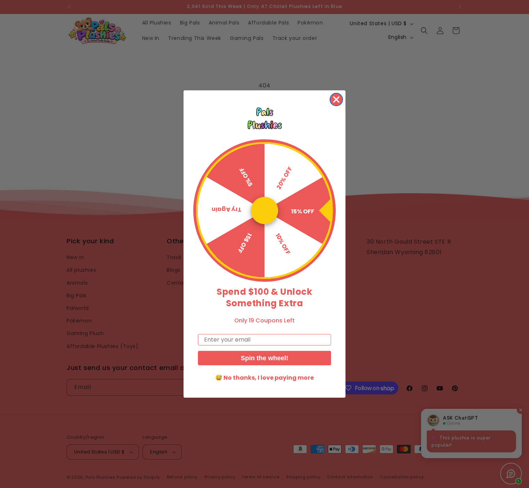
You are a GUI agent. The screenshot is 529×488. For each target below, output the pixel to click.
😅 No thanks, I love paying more (264, 378)
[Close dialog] (336, 99)
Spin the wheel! (264, 358)
